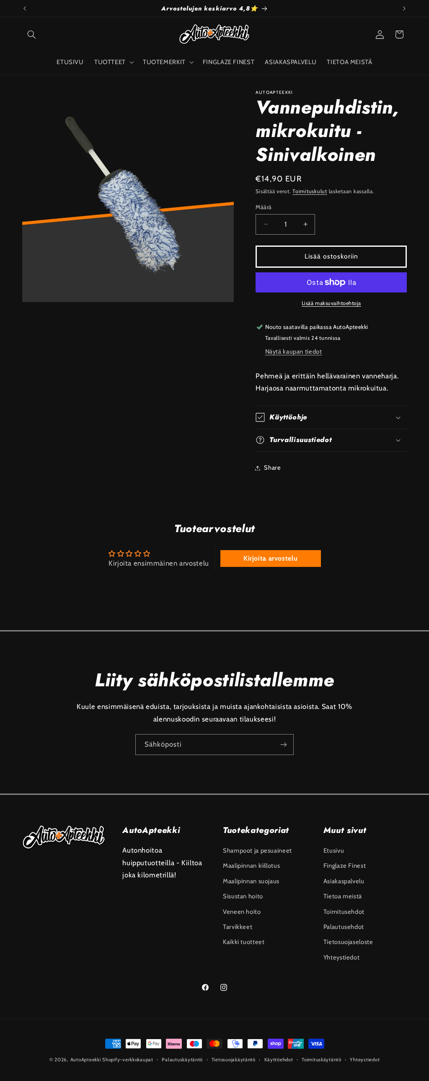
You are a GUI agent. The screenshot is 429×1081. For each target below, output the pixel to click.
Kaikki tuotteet (243, 942)
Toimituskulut (309, 191)
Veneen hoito (242, 911)
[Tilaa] (283, 744)
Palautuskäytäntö (182, 1060)
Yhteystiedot (341, 957)
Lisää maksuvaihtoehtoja (331, 303)
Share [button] (272, 467)
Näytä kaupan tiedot (293, 351)
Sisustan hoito (243, 896)
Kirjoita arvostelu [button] (270, 558)
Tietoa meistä (342, 896)
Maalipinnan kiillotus (251, 865)
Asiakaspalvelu (343, 881)
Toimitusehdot (343, 911)
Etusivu (333, 850)
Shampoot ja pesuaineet (257, 850)
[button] (31, 34)
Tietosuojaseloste (348, 942)
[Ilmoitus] (404, 8)
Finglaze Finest (344, 865)
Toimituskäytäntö (321, 1060)
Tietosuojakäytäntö (234, 1060)
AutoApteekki (85, 1060)
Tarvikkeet (237, 927)
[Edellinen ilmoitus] (25, 8)
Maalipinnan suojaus (251, 881)
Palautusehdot (343, 927)
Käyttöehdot (278, 1060)
